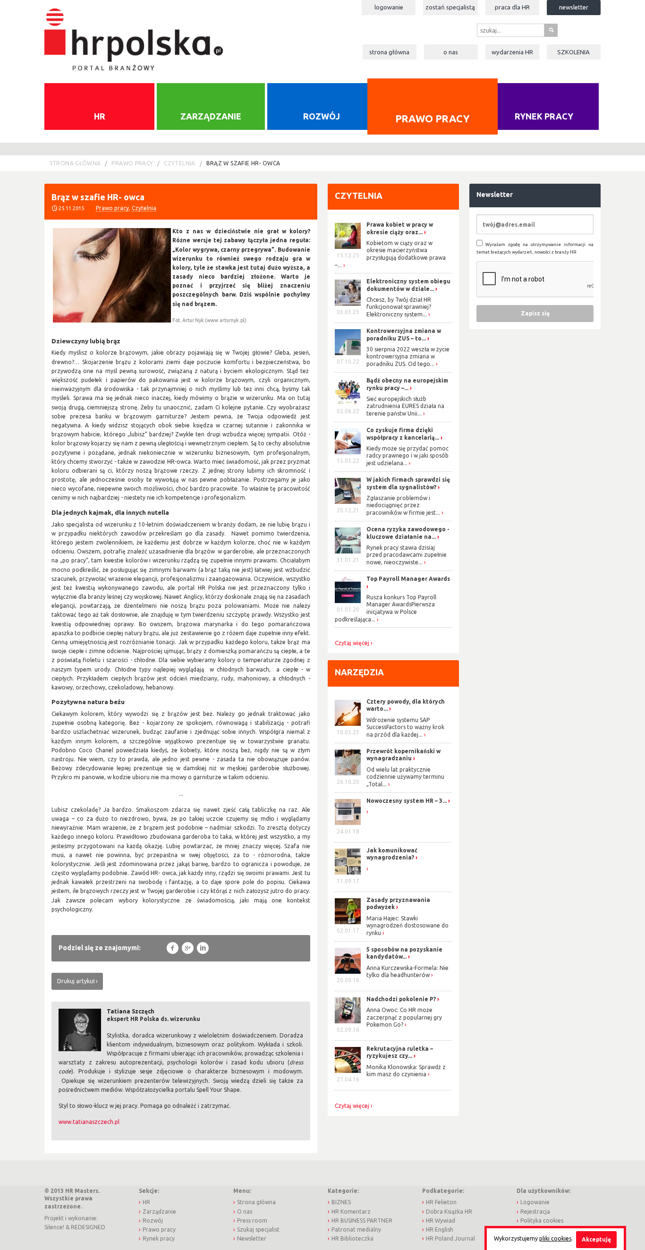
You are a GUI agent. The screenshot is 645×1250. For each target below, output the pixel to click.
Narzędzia (359, 672)
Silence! (54, 1227)
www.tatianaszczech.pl (89, 1122)
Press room (252, 1220)
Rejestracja (535, 1211)
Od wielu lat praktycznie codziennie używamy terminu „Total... (405, 776)
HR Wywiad (440, 1220)
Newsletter (573, 7)
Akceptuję (596, 1239)
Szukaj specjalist (258, 1229)
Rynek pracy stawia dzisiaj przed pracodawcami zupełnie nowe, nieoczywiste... (406, 554)
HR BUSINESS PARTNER (361, 1220)
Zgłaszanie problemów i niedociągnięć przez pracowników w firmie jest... (403, 505)
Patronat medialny (356, 1229)
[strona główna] (133, 35)
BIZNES (341, 1202)
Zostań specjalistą (450, 7)
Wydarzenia (512, 52)
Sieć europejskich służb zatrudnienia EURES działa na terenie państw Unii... (405, 406)
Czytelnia (179, 163)
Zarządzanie (210, 116)
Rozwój (321, 116)
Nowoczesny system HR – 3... (406, 801)
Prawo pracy (432, 118)
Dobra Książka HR (449, 1211)
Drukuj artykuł (75, 981)
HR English (439, 1229)
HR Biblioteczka (352, 1238)
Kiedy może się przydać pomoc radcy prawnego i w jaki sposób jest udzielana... (407, 455)
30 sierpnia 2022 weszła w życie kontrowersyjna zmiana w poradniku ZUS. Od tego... (408, 356)
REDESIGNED (88, 1227)
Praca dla (512, 7)
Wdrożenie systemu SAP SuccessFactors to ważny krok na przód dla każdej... (405, 727)
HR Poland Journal (450, 1238)
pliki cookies (555, 1238)
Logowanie (388, 7)
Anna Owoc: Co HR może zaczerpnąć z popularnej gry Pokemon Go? (404, 1017)
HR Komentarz (351, 1211)
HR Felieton (441, 1202)
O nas (450, 52)
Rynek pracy (544, 116)
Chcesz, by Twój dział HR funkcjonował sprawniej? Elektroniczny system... (398, 307)
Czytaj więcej (352, 643)
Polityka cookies (541, 1220)
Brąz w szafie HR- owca (243, 163)
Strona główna (389, 52)
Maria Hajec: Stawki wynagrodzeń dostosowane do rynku (407, 925)
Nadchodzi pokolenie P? (401, 999)
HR (99, 116)
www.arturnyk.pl (226, 320)
